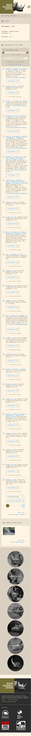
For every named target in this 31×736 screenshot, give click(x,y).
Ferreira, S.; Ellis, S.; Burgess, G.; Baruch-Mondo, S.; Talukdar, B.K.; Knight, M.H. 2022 (16, 415)
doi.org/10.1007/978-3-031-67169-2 (15, 77)
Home (2, 15)
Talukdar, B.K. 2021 (11, 479)
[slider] (3, 53)
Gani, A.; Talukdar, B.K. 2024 (14, 254)
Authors (14, 15)
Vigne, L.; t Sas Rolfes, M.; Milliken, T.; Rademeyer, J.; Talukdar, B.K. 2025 (17, 138)
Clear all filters (14, 64)
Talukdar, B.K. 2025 (11, 86)
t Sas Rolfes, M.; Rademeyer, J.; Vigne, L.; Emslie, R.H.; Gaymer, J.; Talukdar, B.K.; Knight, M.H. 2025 (16, 182)
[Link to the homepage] (13, 7)
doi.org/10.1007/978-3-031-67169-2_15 (16, 193)
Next (23, 505)
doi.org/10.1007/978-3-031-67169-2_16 (16, 148)
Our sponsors (4, 707)
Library (8, 15)
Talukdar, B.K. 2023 (11, 337)
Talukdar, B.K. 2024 (11, 270)
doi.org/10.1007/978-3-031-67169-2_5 (16, 127)
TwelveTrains (15, 699)
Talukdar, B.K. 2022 (11, 433)
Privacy (3, 699)
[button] (15, 58)
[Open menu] (29, 7)
